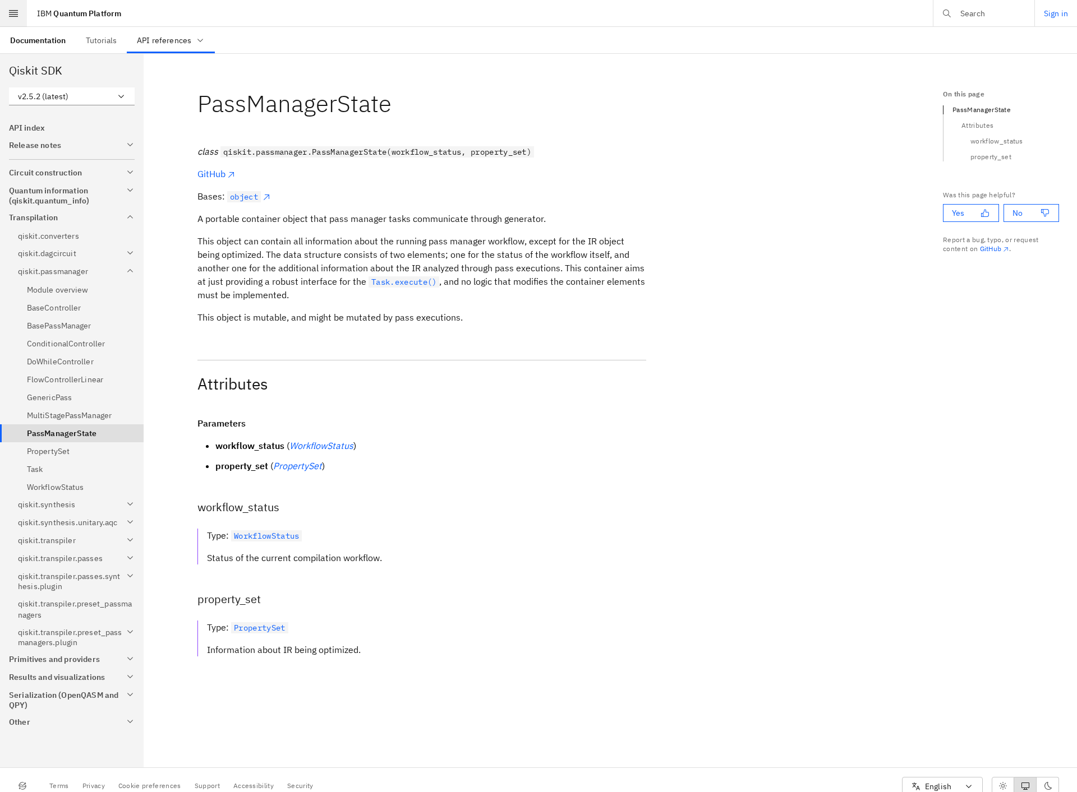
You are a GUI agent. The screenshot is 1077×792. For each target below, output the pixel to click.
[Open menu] (13, 13)
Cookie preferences (149, 785)
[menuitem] (38, 40)
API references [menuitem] (164, 40)
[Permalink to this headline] (400, 103)
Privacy (93, 785)
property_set (990, 156)
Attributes (977, 125)
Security (300, 785)
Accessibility (253, 785)
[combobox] (72, 96)
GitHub (211, 173)
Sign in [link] (1056, 13)
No (1017, 213)
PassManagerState (981, 109)
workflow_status (996, 141)
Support (207, 785)
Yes (958, 213)
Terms (59, 785)
